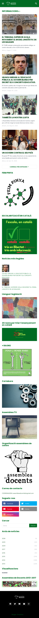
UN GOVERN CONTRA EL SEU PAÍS (17, 153)
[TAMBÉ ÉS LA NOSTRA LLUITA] (19, 105)
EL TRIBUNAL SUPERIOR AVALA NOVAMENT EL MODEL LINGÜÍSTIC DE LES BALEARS (19, 39)
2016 (19, 553)
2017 (19, 549)
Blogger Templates (17, 614)
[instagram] (28, 604)
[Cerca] (36, 3)
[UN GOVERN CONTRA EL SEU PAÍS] (19, 140)
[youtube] (19, 604)
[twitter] (15, 604)
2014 (19, 560)
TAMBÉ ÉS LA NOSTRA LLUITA (15, 117)
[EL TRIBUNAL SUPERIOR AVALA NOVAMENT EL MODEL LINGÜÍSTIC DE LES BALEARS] (19, 24)
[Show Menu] (3, 3)
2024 (19, 546)
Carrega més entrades (18, 167)
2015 (19, 556)
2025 (19, 542)
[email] (24, 604)
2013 (19, 564)
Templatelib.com (30, 614)
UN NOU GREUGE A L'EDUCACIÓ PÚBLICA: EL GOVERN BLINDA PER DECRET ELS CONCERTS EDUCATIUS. (19, 80)
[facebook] (10, 604)
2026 (19, 538)
